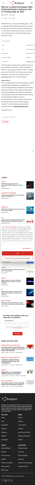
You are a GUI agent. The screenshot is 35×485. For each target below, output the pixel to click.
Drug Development (7, 380)
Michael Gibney (4, 212)
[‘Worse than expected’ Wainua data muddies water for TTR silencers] (30, 196)
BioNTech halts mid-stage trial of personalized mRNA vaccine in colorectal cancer (11, 185)
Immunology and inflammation (10, 357)
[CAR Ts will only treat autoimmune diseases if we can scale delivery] (30, 270)
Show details (26, 248)
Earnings (5, 121)
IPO (2, 289)
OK (17, 253)
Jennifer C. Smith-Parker (20, 375)
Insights (3, 370)
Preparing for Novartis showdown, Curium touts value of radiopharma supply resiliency (12, 303)
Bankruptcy (5, 207)
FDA (2, 217)
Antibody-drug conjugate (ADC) (10, 345)
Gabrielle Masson (5, 198)
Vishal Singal (4, 272)
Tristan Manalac (18, 352)
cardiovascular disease (8, 193)
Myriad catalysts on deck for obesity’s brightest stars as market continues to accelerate (11, 282)
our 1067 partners (12, 227)
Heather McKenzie (5, 188)
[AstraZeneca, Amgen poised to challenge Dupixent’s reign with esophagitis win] (30, 359)
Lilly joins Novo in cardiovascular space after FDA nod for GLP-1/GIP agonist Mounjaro (13, 220)
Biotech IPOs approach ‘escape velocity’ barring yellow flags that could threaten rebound (11, 293)
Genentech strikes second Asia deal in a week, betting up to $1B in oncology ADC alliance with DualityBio (13, 349)
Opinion (3, 267)
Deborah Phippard (5, 262)
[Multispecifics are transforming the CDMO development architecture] (30, 371)
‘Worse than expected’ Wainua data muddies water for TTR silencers (12, 195)
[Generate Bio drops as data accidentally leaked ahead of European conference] (30, 382)
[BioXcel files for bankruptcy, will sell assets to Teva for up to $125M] (30, 210)
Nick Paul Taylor (4, 306)
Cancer (3, 181)
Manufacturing (5, 300)
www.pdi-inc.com (29, 61)
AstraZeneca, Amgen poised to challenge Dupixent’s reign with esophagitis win (10, 361)
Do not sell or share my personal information (17, 258)
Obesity (3, 278)
